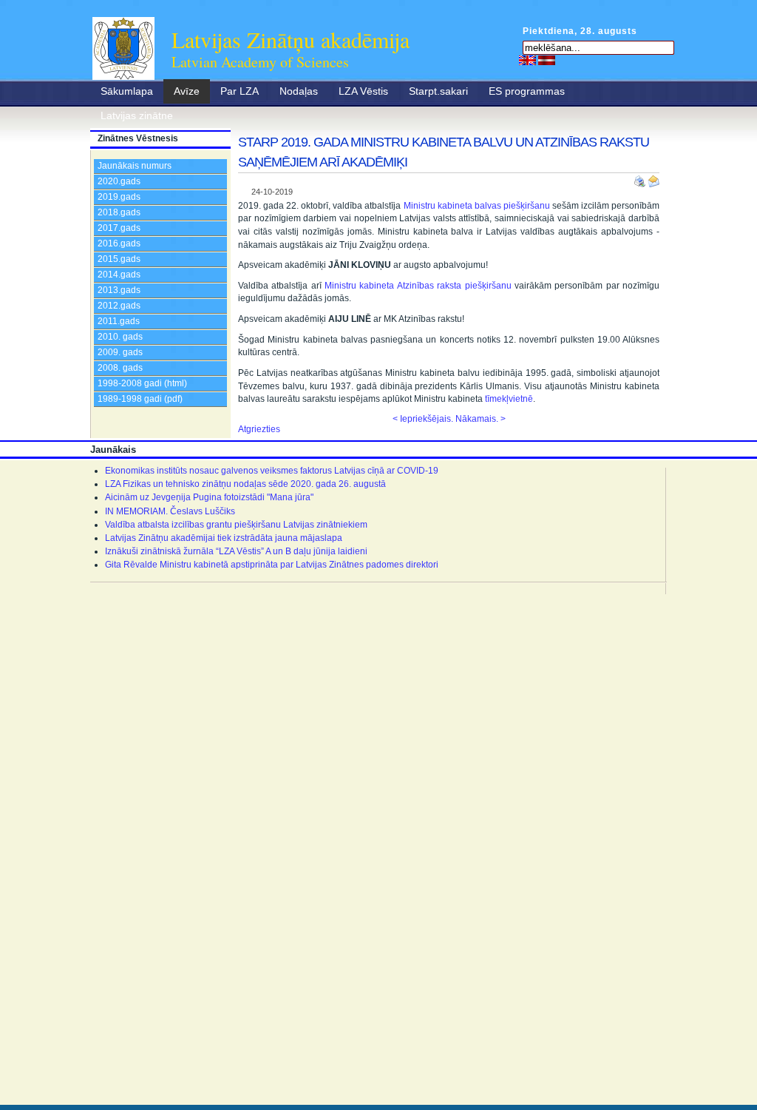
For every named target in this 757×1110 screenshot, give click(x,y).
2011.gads (119, 321)
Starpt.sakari (438, 91)
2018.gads (119, 212)
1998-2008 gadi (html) (142, 383)
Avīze (187, 91)
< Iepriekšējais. (423, 419)
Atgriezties (259, 429)
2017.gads (119, 228)
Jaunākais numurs (135, 166)
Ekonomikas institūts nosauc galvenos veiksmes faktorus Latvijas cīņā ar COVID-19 (271, 470)
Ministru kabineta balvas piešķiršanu (477, 206)
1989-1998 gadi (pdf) (140, 399)
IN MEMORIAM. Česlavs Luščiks (170, 511)
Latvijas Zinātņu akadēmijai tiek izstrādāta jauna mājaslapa (223, 538)
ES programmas (527, 91)
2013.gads (119, 290)
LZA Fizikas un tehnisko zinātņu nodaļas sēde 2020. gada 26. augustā (245, 484)
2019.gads (119, 197)
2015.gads (119, 259)
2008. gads (120, 368)
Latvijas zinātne (137, 115)
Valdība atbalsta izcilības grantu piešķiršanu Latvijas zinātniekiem (236, 524)
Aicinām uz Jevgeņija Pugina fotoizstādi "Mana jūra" (209, 497)
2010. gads (120, 337)
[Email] (653, 178)
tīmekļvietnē (509, 399)
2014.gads (119, 274)
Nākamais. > (480, 419)
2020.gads (119, 181)
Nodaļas (298, 91)
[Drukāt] (641, 178)
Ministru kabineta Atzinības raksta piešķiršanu (418, 285)
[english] (527, 60)
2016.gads (119, 243)
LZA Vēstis (363, 91)
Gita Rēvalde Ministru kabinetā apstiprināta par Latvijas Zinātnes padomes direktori (271, 564)
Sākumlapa (127, 91)
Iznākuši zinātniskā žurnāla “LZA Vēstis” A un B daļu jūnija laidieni (236, 551)
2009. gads (120, 352)
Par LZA (239, 91)
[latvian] (546, 60)
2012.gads (119, 305)
